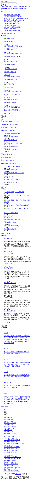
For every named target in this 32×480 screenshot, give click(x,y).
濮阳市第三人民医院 (10, 311)
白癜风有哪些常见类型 (10, 149)
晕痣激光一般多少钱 (23, 208)
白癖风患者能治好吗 (21, 8)
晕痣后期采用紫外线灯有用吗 (12, 458)
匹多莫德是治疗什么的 (10, 182)
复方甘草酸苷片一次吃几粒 (12, 179)
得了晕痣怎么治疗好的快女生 (18, 6)
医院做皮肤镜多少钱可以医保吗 (13, 16)
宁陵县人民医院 (8, 297)
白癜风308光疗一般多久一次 (12, 30)
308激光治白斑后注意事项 (11, 22)
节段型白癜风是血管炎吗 (11, 136)
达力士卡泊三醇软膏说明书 (12, 166)
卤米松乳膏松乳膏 (9, 436)
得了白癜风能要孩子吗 (10, 140)
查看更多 (3, 187)
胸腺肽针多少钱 (8, 176)
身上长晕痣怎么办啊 (10, 229)
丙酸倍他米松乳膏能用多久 (12, 169)
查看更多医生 (5, 406)
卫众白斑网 (18, 474)
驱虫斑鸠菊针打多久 (10, 452)
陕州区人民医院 (8, 253)
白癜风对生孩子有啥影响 (11, 146)
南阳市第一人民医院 (10, 283)
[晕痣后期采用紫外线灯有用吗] (13, 200)
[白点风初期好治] (9, 192)
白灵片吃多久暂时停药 (10, 450)
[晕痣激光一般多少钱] (10, 208)
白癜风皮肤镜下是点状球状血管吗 (14, 20)
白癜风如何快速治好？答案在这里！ (14, 143)
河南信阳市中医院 (9, 428)
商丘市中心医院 (8, 431)
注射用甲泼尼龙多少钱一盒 (12, 438)
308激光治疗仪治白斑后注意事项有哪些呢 (16, 18)
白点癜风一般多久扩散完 (11, 213)
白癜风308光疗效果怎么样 (11, 23)
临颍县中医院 (8, 430)
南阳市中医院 (8, 238)
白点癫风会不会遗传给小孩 (12, 219)
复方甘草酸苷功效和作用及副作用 (14, 173)
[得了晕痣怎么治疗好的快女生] (13, 195)
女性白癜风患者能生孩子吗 (12, 133)
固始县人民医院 (8, 268)
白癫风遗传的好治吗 (10, 222)
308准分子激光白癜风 (10, 28)
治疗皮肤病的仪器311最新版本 (13, 27)
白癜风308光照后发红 (10, 25)
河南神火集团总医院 (10, 433)
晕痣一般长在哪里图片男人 (12, 226)
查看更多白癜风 (5, 233)
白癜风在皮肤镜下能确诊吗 (12, 15)
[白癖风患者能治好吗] (10, 205)
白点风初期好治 (5, 6)
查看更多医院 (5, 325)
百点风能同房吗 (8, 216)
